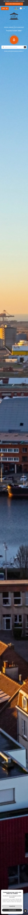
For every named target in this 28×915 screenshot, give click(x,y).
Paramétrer (12, 906)
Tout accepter (12, 910)
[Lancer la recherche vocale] (14, 39)
